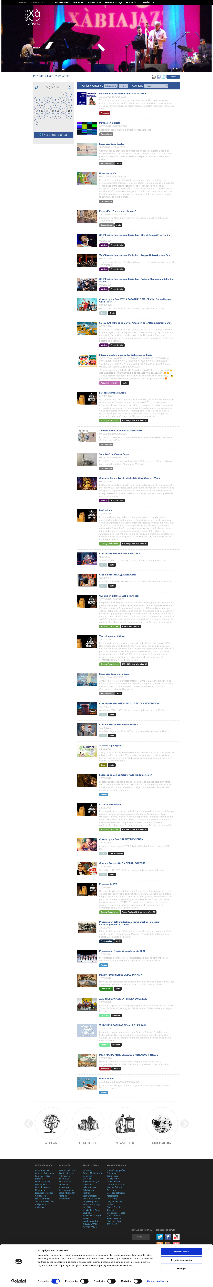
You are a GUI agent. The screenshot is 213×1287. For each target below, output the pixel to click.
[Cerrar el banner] (208, 1249)
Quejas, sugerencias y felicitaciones (116, 1214)
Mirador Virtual (42, 1170)
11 (42, 105)
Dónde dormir (113, 1181)
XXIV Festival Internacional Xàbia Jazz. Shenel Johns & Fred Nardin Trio (134, 236)
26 (47, 116)
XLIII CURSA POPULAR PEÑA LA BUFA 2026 (122, 1025)
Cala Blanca (88, 1184)
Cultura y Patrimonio (44, 1173)
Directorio (111, 1190)
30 (69, 116)
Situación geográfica (116, 1170)
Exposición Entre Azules (111, 144)
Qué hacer (78, 2)
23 (69, 111)
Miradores (40, 1190)
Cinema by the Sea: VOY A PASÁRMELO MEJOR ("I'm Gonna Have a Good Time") (135, 300)
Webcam (51, 1143)
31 (37, 122)
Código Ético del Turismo (114, 1208)
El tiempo (111, 1173)
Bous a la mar (106, 1078)
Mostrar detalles (155, 1281)
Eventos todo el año (68, 1170)
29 (63, 116)
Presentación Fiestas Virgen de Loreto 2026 (122, 951)
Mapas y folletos (114, 1187)
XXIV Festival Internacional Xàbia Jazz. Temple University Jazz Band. (135, 255)
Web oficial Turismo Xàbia (32, 2)
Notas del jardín (107, 173)
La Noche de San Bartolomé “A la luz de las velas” (125, 775)
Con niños (63, 1184)
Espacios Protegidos (44, 1192)
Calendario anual (56, 135)
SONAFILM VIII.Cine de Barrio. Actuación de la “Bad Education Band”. (135, 323)
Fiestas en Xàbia (42, 1198)
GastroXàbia (40, 1195)
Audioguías (40, 1207)
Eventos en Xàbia (58, 76)
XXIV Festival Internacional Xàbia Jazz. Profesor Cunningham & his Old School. (136, 280)
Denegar (181, 1268)
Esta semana (110, 86)
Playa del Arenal (42, 1187)
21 (58, 111)
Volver (173, 76)
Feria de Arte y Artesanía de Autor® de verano (123, 93)
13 (53, 105)
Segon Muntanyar (91, 1181)
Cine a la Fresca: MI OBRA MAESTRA (118, 724)
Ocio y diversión (66, 1190)
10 (37, 105)
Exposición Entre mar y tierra (114, 674)
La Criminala (105, 510)
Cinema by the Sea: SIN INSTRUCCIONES (121, 839)
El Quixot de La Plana (110, 804)
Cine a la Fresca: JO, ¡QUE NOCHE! (117, 574)
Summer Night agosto (110, 745)
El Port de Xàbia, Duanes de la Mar (43, 1183)
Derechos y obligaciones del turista (114, 1201)
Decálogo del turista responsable (116, 1194)
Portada (38, 76)
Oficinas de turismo (116, 1184)
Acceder (140, 1236)
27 (53, 116)
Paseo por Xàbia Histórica (42, 1177)
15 (63, 105)
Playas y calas (94, 2)
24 (37, 116)
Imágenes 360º (42, 1204)
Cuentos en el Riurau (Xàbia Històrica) (119, 596)
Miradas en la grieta (109, 123)
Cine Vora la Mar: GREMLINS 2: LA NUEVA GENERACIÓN (129, 703)
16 (69, 105)
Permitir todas (181, 1251)
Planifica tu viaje (113, 2)
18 (42, 111)
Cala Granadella (90, 1195)
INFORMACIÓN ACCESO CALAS (90, 1225)
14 (58, 105)
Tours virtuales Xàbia (44, 1201)
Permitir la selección (181, 1260)
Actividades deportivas (64, 1177)
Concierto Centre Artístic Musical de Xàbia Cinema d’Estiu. (129, 478)
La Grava (87, 1170)
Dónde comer (113, 1178)
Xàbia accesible (114, 1218)
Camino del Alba (66, 1173)
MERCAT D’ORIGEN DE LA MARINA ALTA (120, 975)
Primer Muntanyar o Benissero (92, 1174)
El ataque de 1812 (108, 884)
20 (53, 111)
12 (47, 105)
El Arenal (87, 1178)
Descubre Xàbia (61, 2)
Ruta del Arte (65, 1181)
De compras (64, 1187)
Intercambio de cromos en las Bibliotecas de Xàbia (125, 355)
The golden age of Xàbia (112, 636)
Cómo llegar (112, 1176)
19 (47, 111)
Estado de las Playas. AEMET (92, 1217)
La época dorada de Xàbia (112, 393)
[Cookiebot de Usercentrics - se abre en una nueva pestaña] (18, 1281)
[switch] (84, 1281)
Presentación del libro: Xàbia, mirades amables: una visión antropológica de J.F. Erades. (129, 923)
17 (37, 111)
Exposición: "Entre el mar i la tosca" (117, 211)
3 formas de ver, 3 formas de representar (120, 430)
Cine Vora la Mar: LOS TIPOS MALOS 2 (119, 553)
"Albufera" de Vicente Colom (114, 454)
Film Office (88, 1143)
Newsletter (124, 1143)
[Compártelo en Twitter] (163, 76)
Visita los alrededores (64, 1197)
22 (63, 111)
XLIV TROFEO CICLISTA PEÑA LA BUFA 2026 (123, 999)
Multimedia (161, 1143)
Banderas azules (90, 1221)
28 (58, 116)
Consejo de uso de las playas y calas (91, 1200)
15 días (123, 86)
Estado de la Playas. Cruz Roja (92, 1211)
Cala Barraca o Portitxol (89, 1191)
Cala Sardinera (89, 1187)
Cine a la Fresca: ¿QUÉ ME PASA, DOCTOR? (122, 863)
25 (42, 116)
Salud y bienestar (67, 1192)
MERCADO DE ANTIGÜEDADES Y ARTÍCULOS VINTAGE (128, 1055)
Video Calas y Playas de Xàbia (92, 1206)
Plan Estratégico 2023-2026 (114, 1222)
